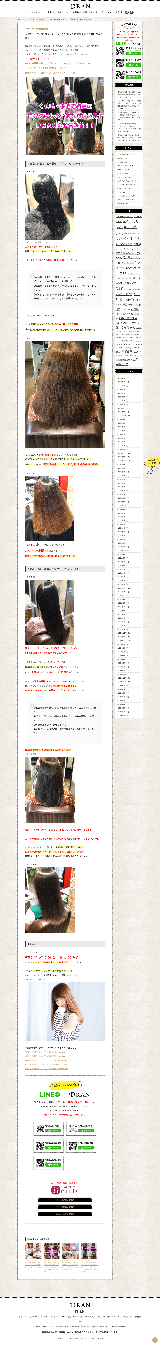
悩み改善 (129, 314)
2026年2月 (122, 401)
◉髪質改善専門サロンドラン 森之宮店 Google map (46, 1069)
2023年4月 (122, 528)
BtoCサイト (122, 170)
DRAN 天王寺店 (65, 1317)
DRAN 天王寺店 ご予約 (65, 1214)
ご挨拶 (59, 12)
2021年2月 (122, 625)
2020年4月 (122, 659)
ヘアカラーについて (125, 196)
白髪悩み (131, 331)
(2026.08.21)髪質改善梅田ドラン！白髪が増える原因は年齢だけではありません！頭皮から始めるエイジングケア (70, 1265)
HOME (19, 19)
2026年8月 (122, 378)
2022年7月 (122, 562)
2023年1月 (122, 539)
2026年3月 (122, 397)
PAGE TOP (155, 1340)
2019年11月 (122, 678)
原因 (127, 304)
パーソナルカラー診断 (125, 184)
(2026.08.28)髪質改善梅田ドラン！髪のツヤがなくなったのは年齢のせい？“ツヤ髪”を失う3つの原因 (33, 1265)
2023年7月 (122, 517)
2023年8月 (122, 513)
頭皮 (120, 344)
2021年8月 (122, 603)
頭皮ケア (131, 344)
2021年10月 (122, 595)
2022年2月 (122, 580)
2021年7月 (122, 607)
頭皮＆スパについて (125, 200)
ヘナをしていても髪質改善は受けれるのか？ (46, 68)
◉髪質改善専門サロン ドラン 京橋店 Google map (45, 1052)
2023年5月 (122, 524)
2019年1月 (122, 715)
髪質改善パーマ (75, 1326)
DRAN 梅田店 (53, 1317)
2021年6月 (122, 610)
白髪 (139, 328)
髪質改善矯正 (87, 1326)
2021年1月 (122, 629)
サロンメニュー (35, 1317)
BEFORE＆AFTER (38, 19)
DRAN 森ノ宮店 (78, 1317)
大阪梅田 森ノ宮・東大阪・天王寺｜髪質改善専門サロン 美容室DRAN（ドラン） (80, 1332)
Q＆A (110, 12)
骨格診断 (121, 162)
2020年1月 (122, 670)
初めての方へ (32, 12)
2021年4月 (122, 618)
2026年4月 (122, 393)
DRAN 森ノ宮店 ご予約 (65, 1200)
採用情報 (119, 12)
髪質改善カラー (62, 1326)
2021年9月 (122, 599)
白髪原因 (121, 331)
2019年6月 (122, 697)
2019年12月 (122, 674)
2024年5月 (122, 479)
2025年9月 (122, 419)
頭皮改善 (128, 348)
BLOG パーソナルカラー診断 (116, 1326)
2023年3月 (122, 532)
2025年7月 (122, 427)
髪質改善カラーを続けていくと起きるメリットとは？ (51, 73)
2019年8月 (122, 689)
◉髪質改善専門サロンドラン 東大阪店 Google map (46, 1064)
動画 (85, 12)
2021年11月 (122, 592)
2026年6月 (122, 386)
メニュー (42, 12)
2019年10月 (122, 682)
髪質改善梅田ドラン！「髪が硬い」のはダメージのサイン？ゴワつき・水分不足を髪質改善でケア (129, 137)
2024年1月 (122, 494)
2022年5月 (122, 569)
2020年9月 (122, 644)
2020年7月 (122, 652)
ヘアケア (125, 294)
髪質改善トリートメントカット (45, 1326)
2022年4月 (122, 573)
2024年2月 (122, 490)
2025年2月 (122, 446)
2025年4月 (122, 438)
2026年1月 (122, 404)
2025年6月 (122, 430)
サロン (67, 12)
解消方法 (137, 341)
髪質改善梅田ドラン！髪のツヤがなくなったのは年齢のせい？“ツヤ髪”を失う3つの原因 (129, 94)
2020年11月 (122, 637)
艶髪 (128, 341)
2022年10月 (122, 550)
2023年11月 (122, 502)
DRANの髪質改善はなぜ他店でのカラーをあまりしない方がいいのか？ (59, 63)
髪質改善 (121, 203)
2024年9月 (122, 464)
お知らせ (121, 173)
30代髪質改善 (125, 217)
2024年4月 (122, 483)
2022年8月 (122, 558)
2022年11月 (122, 547)
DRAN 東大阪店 (90, 1317)
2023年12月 (122, 498)
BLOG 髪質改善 (98, 1326)
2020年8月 (122, 648)
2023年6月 (122, 520)
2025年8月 (122, 423)
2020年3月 (122, 663)
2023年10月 (122, 505)
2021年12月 (122, 588)
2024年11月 (122, 457)
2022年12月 (122, 543)
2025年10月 (122, 416)
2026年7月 (122, 382)
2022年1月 (122, 584)
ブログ (103, 12)
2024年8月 (122, 468)
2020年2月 (122, 667)
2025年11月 (122, 412)
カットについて (123, 177)
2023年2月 (122, 535)
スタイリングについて (125, 181)
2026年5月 (122, 389)
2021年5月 (122, 614)
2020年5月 (122, 655)
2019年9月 (122, 685)
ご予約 (80, 1322)
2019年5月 (122, 700)
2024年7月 (122, 472)
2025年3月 (122, 442)
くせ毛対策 (127, 257)
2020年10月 (122, 640)
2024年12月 (122, 453)
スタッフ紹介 (94, 12)
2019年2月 (122, 712)
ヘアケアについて (124, 155)
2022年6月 (122, 565)
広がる (126, 309)
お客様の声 (77, 12)
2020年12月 (122, 633)
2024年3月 (122, 487)
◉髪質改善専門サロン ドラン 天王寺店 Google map (46, 1060)
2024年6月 (122, 475)
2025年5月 (122, 434)
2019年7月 (122, 693)
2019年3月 (122, 708)
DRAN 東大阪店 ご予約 (65, 1207)
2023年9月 (122, 509)
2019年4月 (122, 704)
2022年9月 (122, 554)
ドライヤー (124, 278)
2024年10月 (122, 460)
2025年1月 (122, 449)
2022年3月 (122, 577)
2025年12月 (122, 408)
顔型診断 (121, 158)
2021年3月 (122, 622)
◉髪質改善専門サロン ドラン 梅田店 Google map (45, 1056)
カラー (130, 263)
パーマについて (123, 188)
